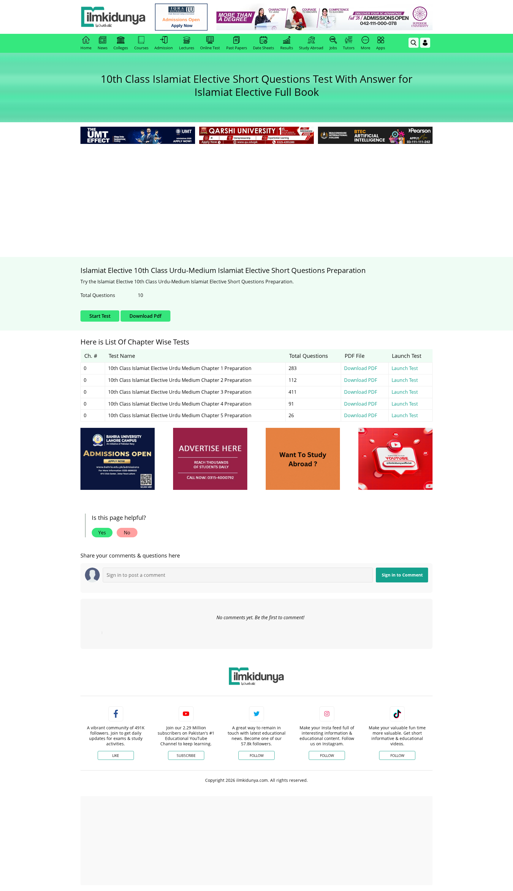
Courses (141, 47)
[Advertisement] (256, 189)
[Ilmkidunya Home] (113, 16)
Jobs (333, 47)
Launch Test (405, 368)
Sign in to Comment (402, 575)
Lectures (186, 47)
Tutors (348, 47)
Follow (257, 755)
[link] (181, 17)
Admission (163, 47)
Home (85, 47)
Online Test (210, 47)
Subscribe (186, 755)
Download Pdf (145, 316)
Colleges (120, 47)
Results (286, 47)
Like (115, 755)
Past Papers (236, 47)
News (102, 47)
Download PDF (360, 368)
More (365, 47)
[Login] (425, 43)
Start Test (99, 316)
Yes (102, 532)
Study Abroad (311, 47)
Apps (380, 47)
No (127, 532)
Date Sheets (263, 47)
